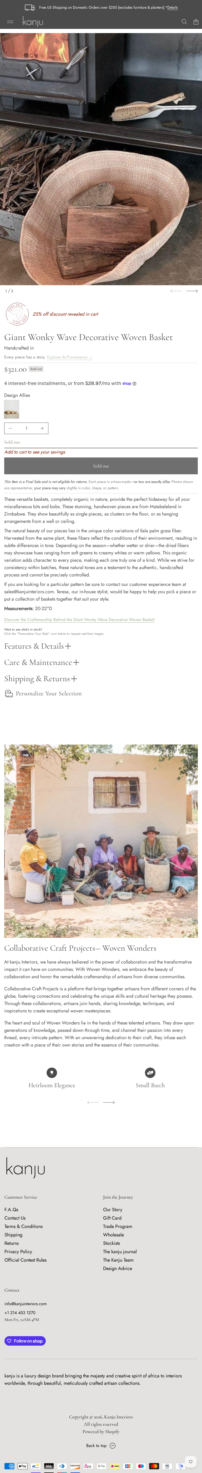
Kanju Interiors (118, 1417)
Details (172, 7)
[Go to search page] (184, 22)
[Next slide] (192, 291)
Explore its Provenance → (70, 357)
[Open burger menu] (10, 22)
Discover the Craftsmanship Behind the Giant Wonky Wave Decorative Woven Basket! (79, 620)
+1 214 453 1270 (20, 1313)
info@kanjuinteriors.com (25, 1304)
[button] (184, 22)
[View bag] (196, 22)
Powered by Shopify (101, 1431)
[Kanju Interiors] (33, 22)
